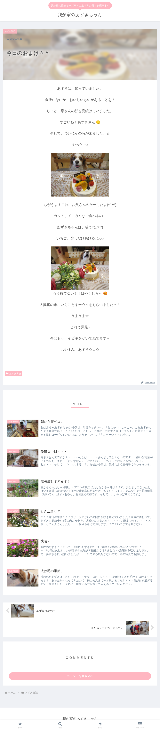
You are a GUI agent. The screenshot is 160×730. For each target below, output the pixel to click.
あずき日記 (15, 373)
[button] (148, 531)
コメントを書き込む (80, 676)
